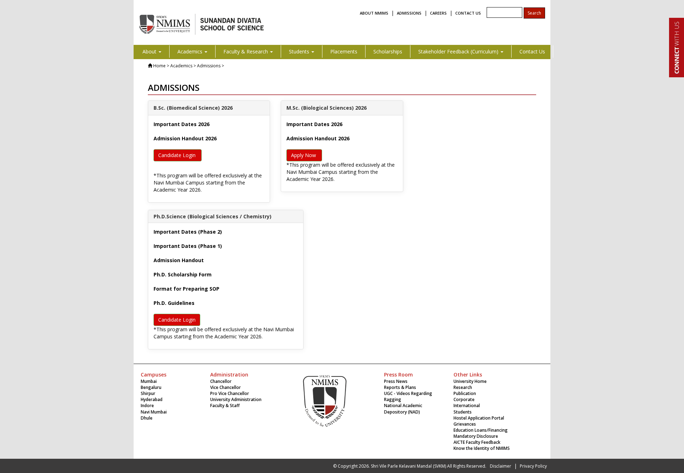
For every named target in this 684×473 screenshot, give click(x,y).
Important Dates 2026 (181, 124)
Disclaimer (500, 466)
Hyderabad (151, 399)
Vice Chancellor (225, 387)
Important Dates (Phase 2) (188, 231)
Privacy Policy (533, 466)
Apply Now (304, 155)
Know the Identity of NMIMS (482, 448)
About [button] (150, 51)
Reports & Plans (400, 387)
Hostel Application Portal (479, 418)
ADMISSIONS (409, 13)
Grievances (465, 424)
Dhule (146, 418)
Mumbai (149, 381)
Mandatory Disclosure (476, 436)
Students (463, 412)
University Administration (235, 399)
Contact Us (532, 51)
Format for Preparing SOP (186, 288)
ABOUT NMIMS (374, 13)
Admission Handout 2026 (185, 138)
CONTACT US (468, 13)
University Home (470, 381)
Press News (396, 381)
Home (159, 66)
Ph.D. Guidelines (174, 303)
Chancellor (221, 381)
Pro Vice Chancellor (229, 393)
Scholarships (387, 51)
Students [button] (300, 51)
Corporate (464, 399)
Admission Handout (179, 260)
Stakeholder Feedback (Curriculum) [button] (459, 51)
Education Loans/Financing (481, 430)
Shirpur (148, 393)
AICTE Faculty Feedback (477, 442)
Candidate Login (177, 155)
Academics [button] (190, 51)
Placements (343, 51)
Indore (147, 405)
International (467, 405)
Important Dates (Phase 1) (188, 246)
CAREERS (438, 13)
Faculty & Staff (225, 405)
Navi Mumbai (154, 412)
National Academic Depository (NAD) (403, 408)
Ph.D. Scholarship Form (183, 274)
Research (463, 387)
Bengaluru (151, 387)
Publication (465, 393)
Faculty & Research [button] (246, 51)
